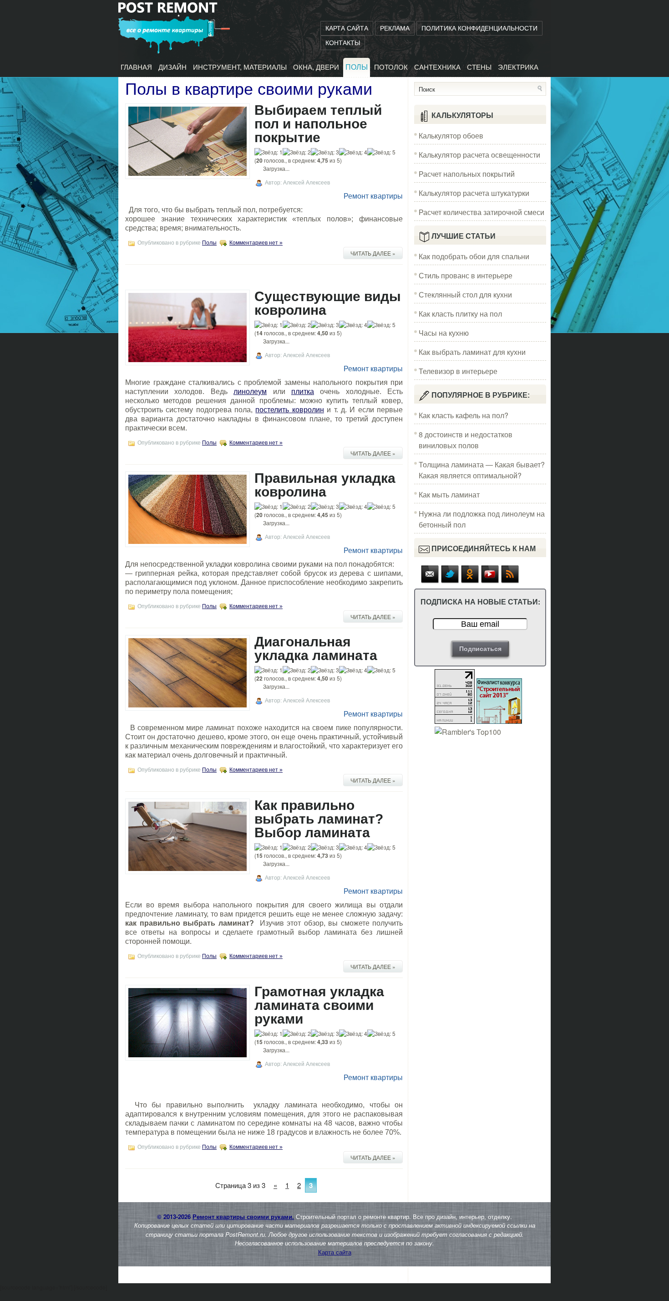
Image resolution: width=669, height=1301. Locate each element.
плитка (302, 391)
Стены (479, 67)
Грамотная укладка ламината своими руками (319, 1005)
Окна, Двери (316, 67)
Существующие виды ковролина (327, 303)
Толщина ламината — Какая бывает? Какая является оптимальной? (482, 470)
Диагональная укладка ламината (315, 648)
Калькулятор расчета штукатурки (474, 193)
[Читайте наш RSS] (510, 580)
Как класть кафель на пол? (463, 415)
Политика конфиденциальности (479, 28)
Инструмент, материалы (240, 67)
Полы (356, 67)
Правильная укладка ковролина (324, 485)
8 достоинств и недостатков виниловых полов (465, 440)
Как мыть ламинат (449, 494)
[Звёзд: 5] (381, 152)
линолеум (250, 391)
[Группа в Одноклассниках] (470, 580)
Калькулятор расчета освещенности (479, 154)
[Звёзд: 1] (268, 152)
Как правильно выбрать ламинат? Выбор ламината (318, 819)
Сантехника (437, 67)
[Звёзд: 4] (353, 152)
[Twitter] (450, 580)
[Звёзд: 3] (325, 152)
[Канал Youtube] (490, 580)
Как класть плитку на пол (460, 313)
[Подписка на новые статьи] (430, 580)
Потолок (391, 67)
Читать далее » (372, 253)
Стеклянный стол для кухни (465, 294)
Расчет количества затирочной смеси (481, 212)
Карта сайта (346, 28)
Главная (136, 67)
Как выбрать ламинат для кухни (472, 352)
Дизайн (172, 67)
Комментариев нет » (256, 243)
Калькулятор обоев (451, 135)
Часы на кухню (444, 333)
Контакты (342, 42)
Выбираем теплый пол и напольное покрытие (318, 123)
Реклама (395, 28)
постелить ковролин (289, 410)
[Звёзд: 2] (297, 152)
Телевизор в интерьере (458, 371)
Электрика (518, 67)
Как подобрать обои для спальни (474, 256)
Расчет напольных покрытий (467, 174)
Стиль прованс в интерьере (465, 275)
